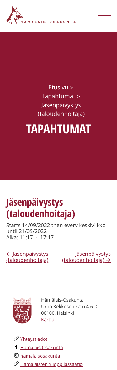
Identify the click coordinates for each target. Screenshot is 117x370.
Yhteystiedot (33, 339)
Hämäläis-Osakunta (41, 348)
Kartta (47, 320)
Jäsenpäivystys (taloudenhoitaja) (27, 256)
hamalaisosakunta (40, 356)
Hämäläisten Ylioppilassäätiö (51, 364)
